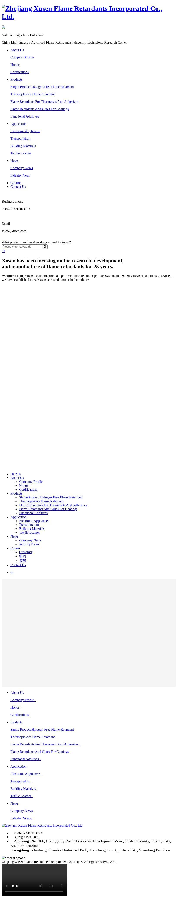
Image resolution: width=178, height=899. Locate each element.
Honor (14, 64)
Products (16, 79)
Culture (15, 183)
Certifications (19, 72)
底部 (22, 561)
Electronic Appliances (25, 131)
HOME (15, 474)
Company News (21, 168)
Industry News (20, 175)
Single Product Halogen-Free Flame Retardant (42, 87)
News (14, 160)
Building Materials (23, 146)
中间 (22, 556)
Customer (25, 552)
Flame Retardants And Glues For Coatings (39, 109)
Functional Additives (24, 116)
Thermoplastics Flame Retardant (32, 94)
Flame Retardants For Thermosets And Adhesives (44, 101)
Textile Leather (20, 153)
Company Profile (22, 57)
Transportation (20, 138)
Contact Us (18, 187)
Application (18, 124)
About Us (17, 50)
